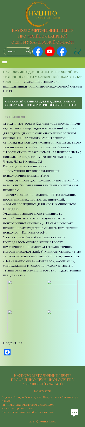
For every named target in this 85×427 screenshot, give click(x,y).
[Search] (27, 51)
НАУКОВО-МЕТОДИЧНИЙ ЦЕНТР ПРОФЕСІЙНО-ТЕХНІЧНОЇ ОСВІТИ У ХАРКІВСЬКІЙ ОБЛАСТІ (42, 36)
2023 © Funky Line (42, 421)
